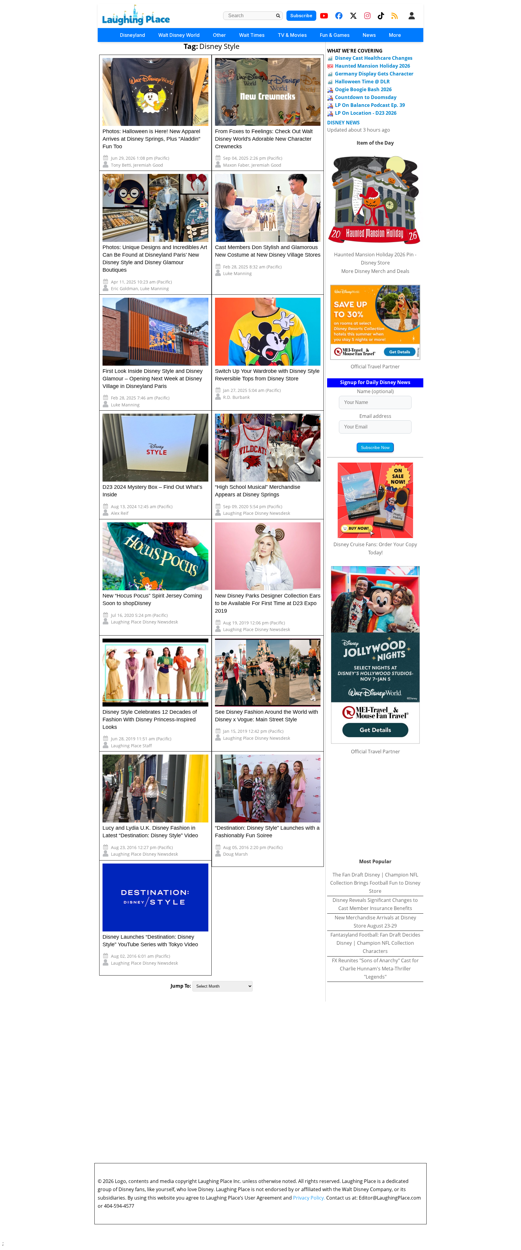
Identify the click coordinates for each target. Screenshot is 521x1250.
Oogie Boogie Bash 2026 (363, 89)
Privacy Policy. (309, 1197)
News (369, 35)
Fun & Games (334, 35)
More (395, 35)
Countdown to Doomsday (365, 97)
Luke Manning (154, 288)
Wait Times (251, 35)
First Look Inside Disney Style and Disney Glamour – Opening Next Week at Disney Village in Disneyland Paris (153, 378)
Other (219, 35)
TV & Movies (292, 35)
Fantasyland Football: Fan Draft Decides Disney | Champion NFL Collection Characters (375, 942)
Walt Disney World (179, 35)
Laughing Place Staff (131, 745)
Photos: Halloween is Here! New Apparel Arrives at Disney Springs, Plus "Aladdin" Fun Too (151, 138)
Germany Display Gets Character (374, 73)
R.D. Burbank (236, 397)
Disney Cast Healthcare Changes (373, 58)
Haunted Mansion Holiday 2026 (372, 65)
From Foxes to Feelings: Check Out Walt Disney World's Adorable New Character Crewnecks (264, 138)
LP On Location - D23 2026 (365, 113)
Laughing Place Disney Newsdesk (256, 513)
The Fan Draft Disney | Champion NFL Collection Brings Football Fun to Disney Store (375, 882)
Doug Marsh (235, 854)
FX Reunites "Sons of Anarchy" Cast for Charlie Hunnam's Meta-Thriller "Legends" (375, 968)
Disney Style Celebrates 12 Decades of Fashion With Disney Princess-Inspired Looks (150, 719)
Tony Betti (121, 165)
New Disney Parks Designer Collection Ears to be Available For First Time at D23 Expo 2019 (267, 603)
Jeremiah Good (148, 165)
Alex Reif (119, 513)
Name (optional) (375, 391)
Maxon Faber (236, 165)
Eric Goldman (124, 288)
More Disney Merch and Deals (375, 271)
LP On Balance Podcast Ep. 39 (370, 105)
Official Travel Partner (375, 366)
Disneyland (132, 35)
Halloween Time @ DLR (362, 81)
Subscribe (301, 15)
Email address (375, 416)
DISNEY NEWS (343, 123)
